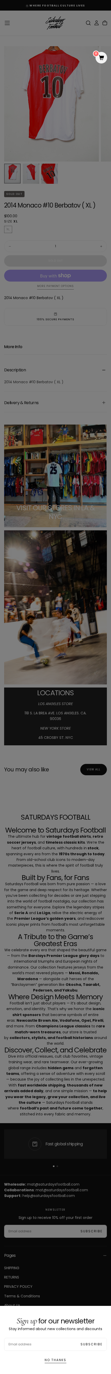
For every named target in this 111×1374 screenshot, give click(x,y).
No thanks (55, 1360)
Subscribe (91, 1344)
